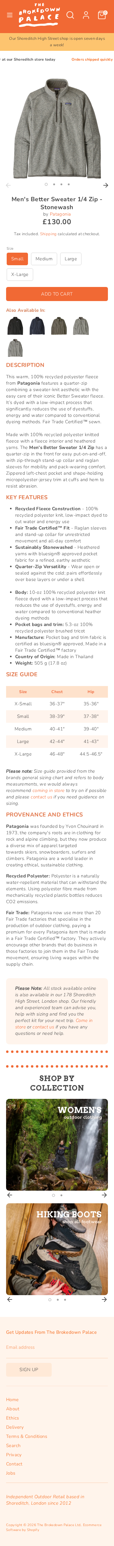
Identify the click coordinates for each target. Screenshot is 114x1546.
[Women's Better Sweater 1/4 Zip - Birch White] (15, 348)
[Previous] (8, 185)
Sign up (28, 1370)
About (12, 1409)
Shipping (48, 234)
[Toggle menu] (10, 15)
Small (17, 259)
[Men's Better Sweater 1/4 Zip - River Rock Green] (59, 326)
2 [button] (54, 184)
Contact (14, 1464)
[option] (57, 42)
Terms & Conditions (26, 1436)
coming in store (49, 790)
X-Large (20, 274)
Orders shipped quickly (78, 59)
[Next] (105, 185)
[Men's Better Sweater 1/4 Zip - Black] (15, 326)
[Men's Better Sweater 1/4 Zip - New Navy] (37, 326)
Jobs (11, 1473)
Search (13, 1445)
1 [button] (46, 184)
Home (12, 1400)
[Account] (86, 12)
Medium (44, 259)
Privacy (14, 1455)
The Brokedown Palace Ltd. (59, 1525)
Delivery (15, 1427)
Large (71, 259)
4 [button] (69, 184)
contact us (41, 797)
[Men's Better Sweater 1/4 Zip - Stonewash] (81, 326)
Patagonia (60, 214)
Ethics (12, 1418)
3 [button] (61, 184)
